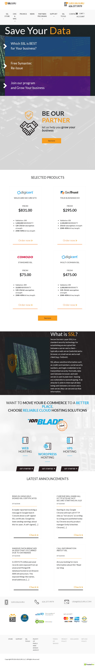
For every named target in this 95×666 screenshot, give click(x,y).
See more (51, 141)
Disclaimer (74, 639)
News (32, 14)
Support (19, 639)
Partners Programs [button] (42, 15)
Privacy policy (64, 640)
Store (10, 639)
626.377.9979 (48, 601)
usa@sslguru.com (81, 601)
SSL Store (7, 15)
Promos (23, 14)
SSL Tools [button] (63, 15)
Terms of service (56, 641)
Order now (24, 240)
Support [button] (53, 14)
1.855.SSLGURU (18, 602)
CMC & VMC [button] (15, 16)
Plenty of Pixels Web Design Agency (36, 644)
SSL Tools (27, 640)
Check (33, 534)
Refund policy (84, 640)
